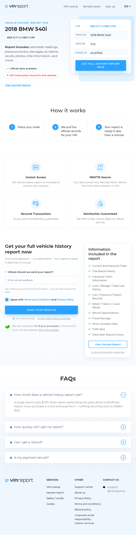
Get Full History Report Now (101, 65)
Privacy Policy (65, 299)
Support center (84, 486)
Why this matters (49, 330)
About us (80, 492)
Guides (50, 503)
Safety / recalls (55, 498)
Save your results (41, 309)
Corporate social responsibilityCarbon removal (84, 519)
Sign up (110, 6)
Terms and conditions (88, 503)
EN (126, 6)
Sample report (92, 6)
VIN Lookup (71, 6)
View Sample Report (18, 85)
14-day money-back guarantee (54, 318)
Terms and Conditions (37, 299)
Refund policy (83, 509)
